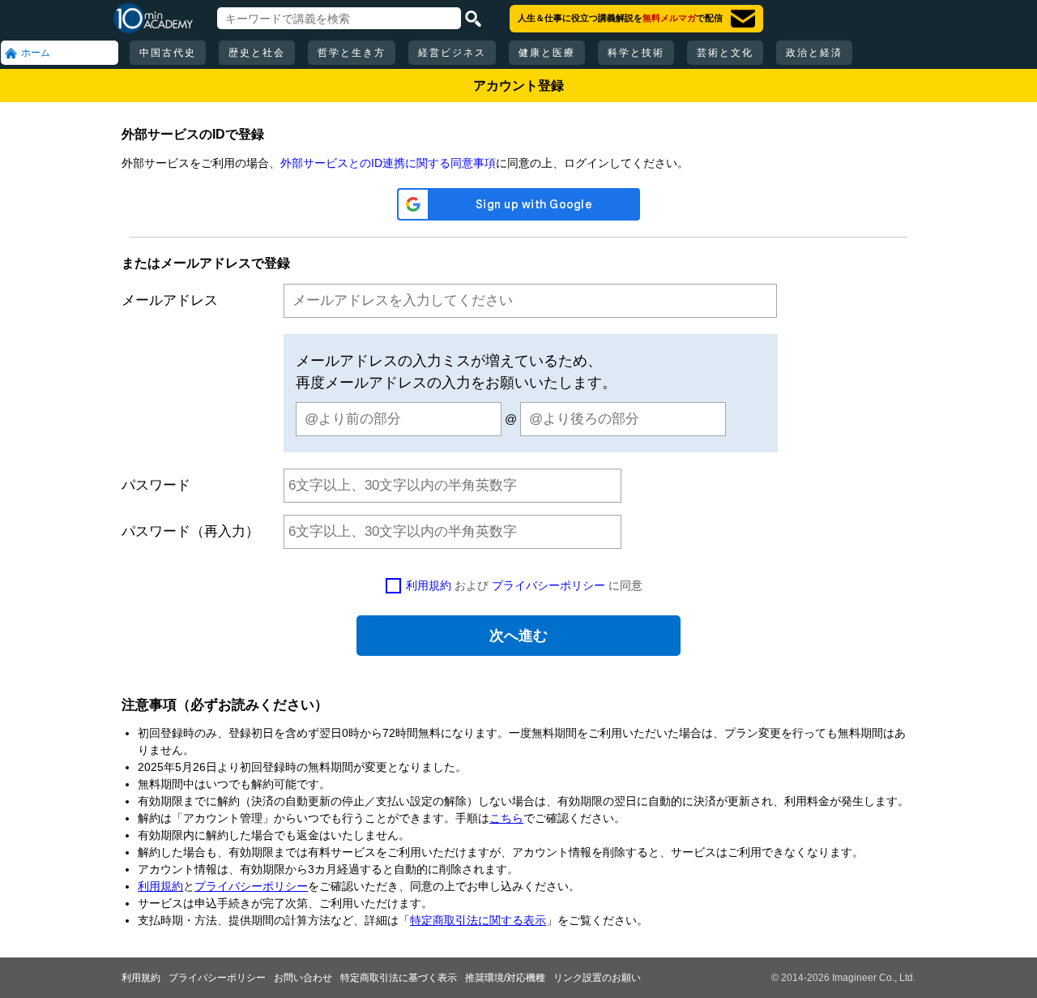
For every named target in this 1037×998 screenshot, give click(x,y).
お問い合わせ (303, 977)
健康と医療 (546, 52)
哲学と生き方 (352, 52)
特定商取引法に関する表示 (478, 920)
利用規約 (428, 585)
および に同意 (524, 585)
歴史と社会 (256, 52)
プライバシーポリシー (548, 585)
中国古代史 (167, 52)
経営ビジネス (452, 52)
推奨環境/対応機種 (505, 977)
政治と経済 (814, 52)
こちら (506, 818)
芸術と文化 (725, 52)
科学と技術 (636, 52)
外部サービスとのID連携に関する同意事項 (388, 162)
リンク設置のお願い (597, 977)
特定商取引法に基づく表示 (398, 977)
